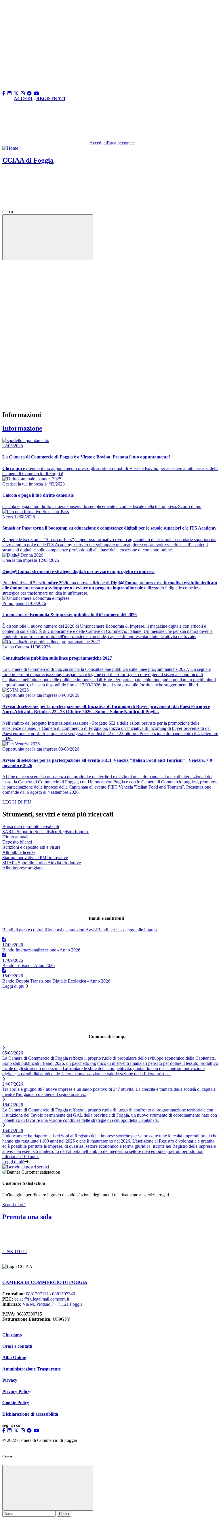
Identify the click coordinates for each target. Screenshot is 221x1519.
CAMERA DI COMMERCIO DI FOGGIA (44, 1282)
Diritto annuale (15, 836)
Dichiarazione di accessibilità (30, 1414)
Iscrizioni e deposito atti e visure (31, 847)
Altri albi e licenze (18, 852)
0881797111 (37, 1293)
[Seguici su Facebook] (4, 93)
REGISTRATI (50, 98)
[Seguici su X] (17, 93)
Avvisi (91, 929)
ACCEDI (23, 98)
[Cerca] (57, 211)
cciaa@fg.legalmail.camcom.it (41, 1299)
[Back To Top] (45, 43)
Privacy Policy (16, 1391)
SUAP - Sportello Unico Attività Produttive (41, 862)
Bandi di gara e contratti (24, 929)
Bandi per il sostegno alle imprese (127, 929)
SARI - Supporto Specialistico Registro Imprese (45, 831)
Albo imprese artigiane (22, 867)
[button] (45, 88)
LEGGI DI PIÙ (16, 802)
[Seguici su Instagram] (23, 93)
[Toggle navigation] (47, 237)
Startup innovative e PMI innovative (35, 857)
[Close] (47, 1488)
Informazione (22, 428)
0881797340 (63, 1293)
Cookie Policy (15, 1402)
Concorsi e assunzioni (65, 929)
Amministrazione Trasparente (31, 1368)
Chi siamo (12, 1335)
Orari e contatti (17, 1346)
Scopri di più (14, 1204)
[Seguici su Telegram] (30, 93)
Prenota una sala (27, 1217)
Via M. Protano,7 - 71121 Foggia (52, 1304)
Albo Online (14, 1357)
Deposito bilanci (17, 842)
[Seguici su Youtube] (37, 93)
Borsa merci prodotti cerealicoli (30, 826)
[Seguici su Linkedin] (10, 93)
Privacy (9, 1380)
